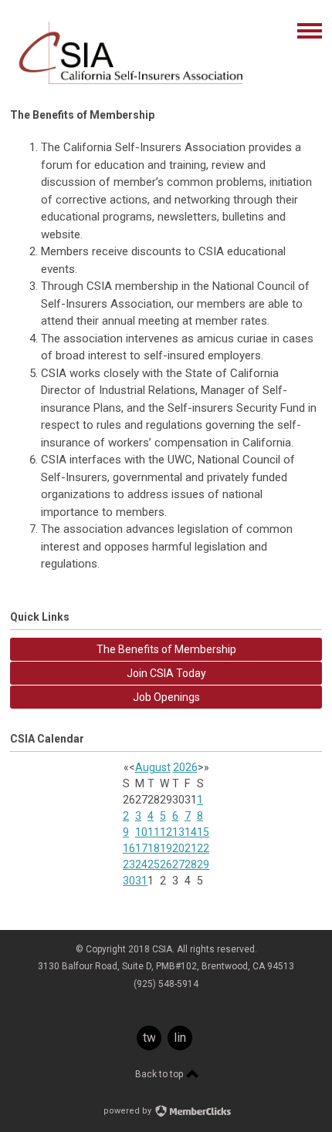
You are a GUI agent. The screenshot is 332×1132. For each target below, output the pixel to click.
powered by (128, 1111)
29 (203, 864)
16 (129, 848)
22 (203, 848)
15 (203, 832)
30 (129, 880)
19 (166, 848)
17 (141, 848)
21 (191, 848)
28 (191, 864)
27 (178, 864)
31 (141, 880)
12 (166, 832)
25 (153, 864)
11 (153, 832)
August (153, 767)
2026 (185, 767)
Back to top (160, 1074)
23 (129, 864)
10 (141, 832)
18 (153, 848)
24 (141, 864)
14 (191, 832)
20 (178, 848)
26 (166, 864)
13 (178, 832)
